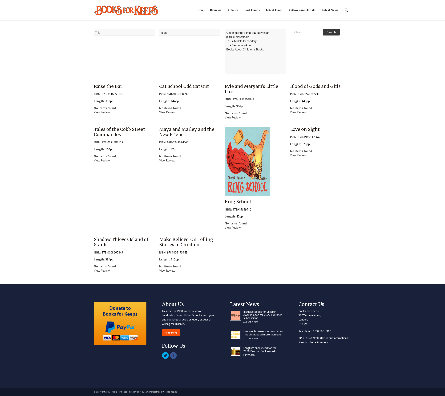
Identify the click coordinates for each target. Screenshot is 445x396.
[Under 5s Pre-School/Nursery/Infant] (255, 33)
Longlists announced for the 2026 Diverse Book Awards (260, 349)
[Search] (346, 10)
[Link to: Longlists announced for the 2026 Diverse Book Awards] (235, 351)
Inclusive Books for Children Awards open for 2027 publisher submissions (262, 314)
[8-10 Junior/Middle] (255, 37)
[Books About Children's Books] (255, 49)
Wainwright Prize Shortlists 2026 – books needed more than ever (263, 333)
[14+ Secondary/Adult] (255, 45)
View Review (102, 112)
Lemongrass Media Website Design (160, 391)
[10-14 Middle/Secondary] (255, 41)
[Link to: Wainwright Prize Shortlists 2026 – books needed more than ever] (235, 335)
